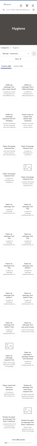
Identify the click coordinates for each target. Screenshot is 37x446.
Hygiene (16, 48)
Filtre (17, 59)
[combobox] (16, 53)
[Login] (21, 6)
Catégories (5, 48)
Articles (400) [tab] (18, 66)
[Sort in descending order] (34, 53)
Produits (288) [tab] (6, 66)
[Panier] (27, 5)
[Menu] (33, 6)
